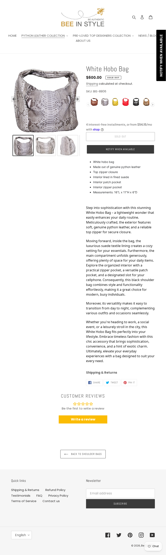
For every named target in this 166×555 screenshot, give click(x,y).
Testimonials (20, 495)
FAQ (39, 495)
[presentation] (152, 104)
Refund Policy (55, 490)
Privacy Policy (58, 495)
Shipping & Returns (25, 490)
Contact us (51, 501)
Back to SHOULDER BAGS (86, 454)
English (20, 535)
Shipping (92, 84)
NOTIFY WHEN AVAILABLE (120, 149)
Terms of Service (23, 501)
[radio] (94, 102)
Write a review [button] (83, 419)
